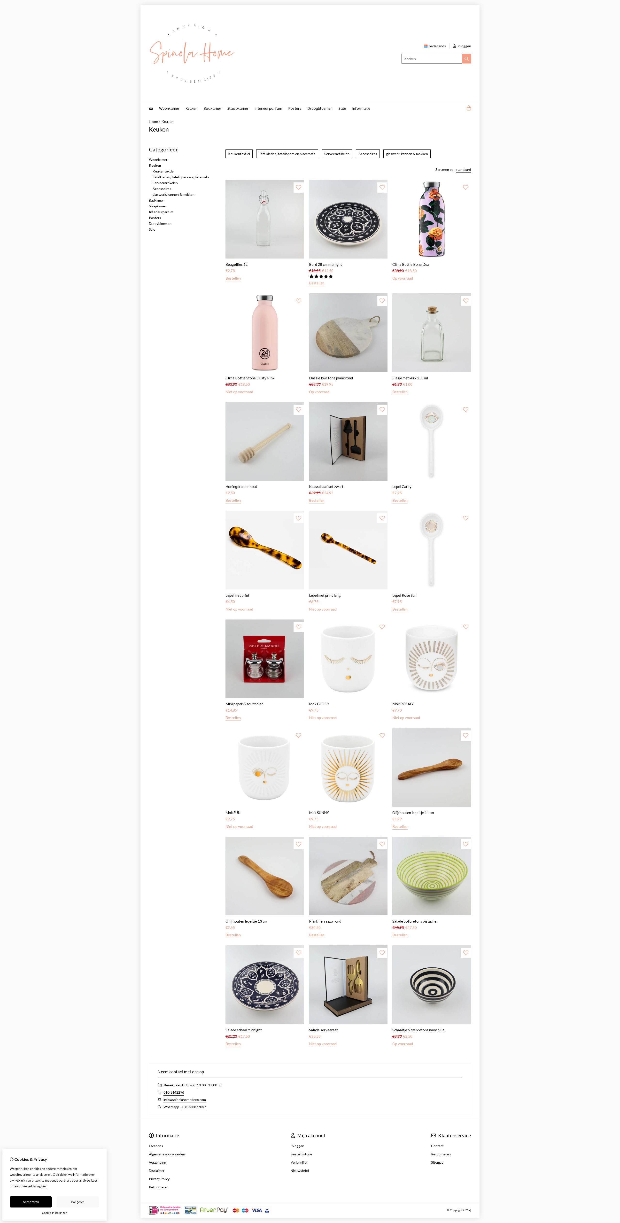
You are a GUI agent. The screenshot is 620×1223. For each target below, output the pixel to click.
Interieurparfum (268, 108)
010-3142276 (173, 1092)
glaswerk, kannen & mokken (173, 194)
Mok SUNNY (319, 812)
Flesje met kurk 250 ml (410, 378)
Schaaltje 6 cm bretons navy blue (418, 1030)
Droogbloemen (320, 108)
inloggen (464, 46)
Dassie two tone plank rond (331, 378)
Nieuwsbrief (300, 1170)
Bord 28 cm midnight (325, 264)
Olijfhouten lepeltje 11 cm (413, 812)
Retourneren (441, 1154)
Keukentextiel (163, 171)
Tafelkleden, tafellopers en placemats (181, 177)
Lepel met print (237, 595)
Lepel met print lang (325, 595)
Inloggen (297, 1146)
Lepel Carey (401, 486)
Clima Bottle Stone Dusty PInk (249, 378)
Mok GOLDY (319, 704)
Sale (342, 108)
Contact (437, 1146)
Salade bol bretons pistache (414, 921)
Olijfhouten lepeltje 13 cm (246, 921)
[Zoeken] (466, 58)
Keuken (191, 108)
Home (153, 121)
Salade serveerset (323, 1030)
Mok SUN (232, 812)
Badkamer (212, 108)
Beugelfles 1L (236, 264)
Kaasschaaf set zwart (326, 486)
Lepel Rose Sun (404, 595)
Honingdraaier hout (241, 486)
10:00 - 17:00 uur (210, 1085)
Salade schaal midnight (243, 1030)
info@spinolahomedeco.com (184, 1100)
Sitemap (437, 1162)
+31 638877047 (194, 1107)
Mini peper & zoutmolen (244, 704)
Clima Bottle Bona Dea (410, 264)
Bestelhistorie (301, 1154)
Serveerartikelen (165, 183)
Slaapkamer (237, 108)
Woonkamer (169, 108)
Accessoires (162, 189)
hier (44, 1186)
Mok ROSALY (403, 704)
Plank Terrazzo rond (325, 921)
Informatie (361, 108)
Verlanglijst (299, 1162)
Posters (294, 108)
